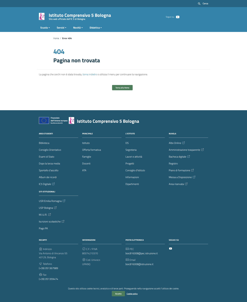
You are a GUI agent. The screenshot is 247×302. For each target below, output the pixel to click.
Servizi (60, 28)
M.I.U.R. (43, 215)
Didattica (95, 28)
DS (127, 143)
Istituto (86, 143)
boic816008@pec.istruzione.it (142, 253)
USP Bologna (46, 208)
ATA (84, 170)
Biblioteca (44, 143)
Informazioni (132, 177)
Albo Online (175, 143)
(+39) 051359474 (48, 279)
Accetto (118, 293)
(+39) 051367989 (48, 268)
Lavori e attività (134, 157)
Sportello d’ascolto (48, 170)
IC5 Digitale (45, 184)
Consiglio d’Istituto (135, 170)
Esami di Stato (46, 157)
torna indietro (90, 74)
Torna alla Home (122, 87)
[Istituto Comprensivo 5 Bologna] (41, 16)
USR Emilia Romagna (50, 201)
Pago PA (43, 228)
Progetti (130, 163)
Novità (77, 28)
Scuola (44, 28)
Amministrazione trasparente (184, 150)
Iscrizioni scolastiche (50, 221)
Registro (173, 163)
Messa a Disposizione (180, 177)
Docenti (86, 163)
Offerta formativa (91, 150)
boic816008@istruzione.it (139, 264)
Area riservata (176, 184)
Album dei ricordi (48, 177)
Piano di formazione (179, 170)
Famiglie (86, 157)
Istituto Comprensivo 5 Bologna (80, 16)
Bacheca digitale (177, 157)
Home (56, 38)
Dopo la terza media (49, 163)
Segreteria (131, 150)
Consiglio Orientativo (50, 150)
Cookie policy (132, 293)
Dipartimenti (132, 184)
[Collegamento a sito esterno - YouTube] (177, 16)
